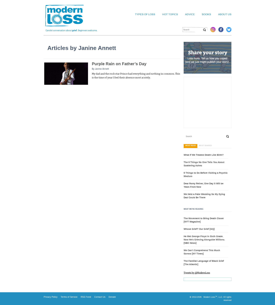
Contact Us (99, 296)
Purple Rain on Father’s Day (119, 64)
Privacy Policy (50, 296)
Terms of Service (69, 296)
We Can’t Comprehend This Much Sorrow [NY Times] (202, 252)
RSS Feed (86, 296)
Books (206, 14)
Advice (190, 14)
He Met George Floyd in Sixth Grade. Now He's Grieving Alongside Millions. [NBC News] (204, 240)
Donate (112, 296)
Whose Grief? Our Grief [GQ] (199, 229)
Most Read (190, 145)
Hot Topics (170, 14)
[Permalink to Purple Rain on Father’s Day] (66, 73)
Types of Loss (145, 14)
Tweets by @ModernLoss (197, 272)
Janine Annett (102, 68)
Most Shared (205, 145)
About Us (224, 14)
